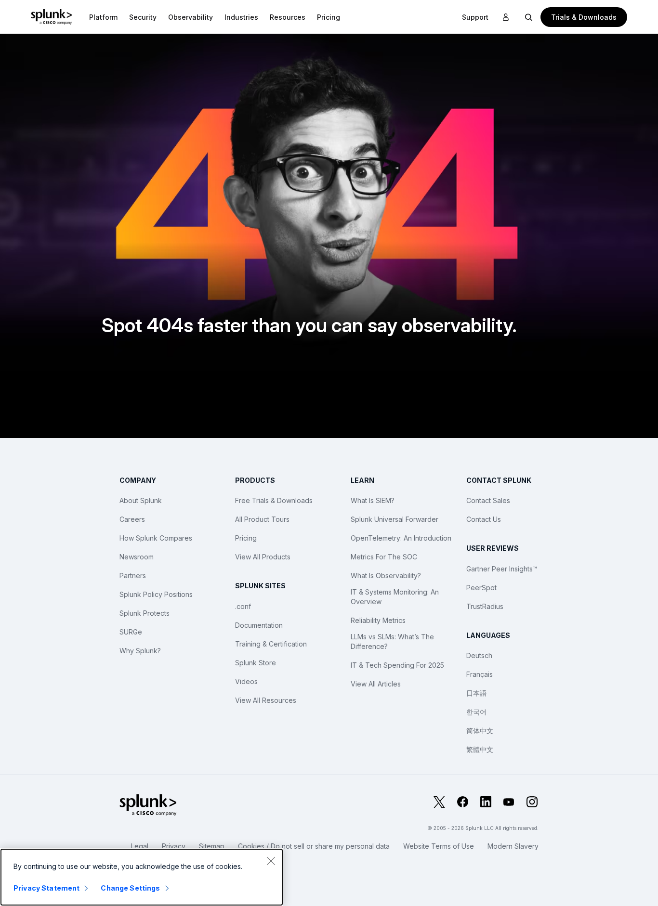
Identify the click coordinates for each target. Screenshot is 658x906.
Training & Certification (271, 644)
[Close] (271, 861)
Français (479, 674)
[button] (103, 17)
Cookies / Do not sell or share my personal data (314, 846)
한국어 (476, 712)
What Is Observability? (386, 575)
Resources (287, 17)
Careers (132, 519)
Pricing (246, 538)
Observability (190, 17)
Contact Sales (488, 500)
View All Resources (265, 700)
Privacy (173, 846)
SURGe (130, 632)
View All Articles (376, 684)
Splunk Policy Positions (156, 594)
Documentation (259, 625)
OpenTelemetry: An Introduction (401, 538)
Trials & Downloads (584, 17)
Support (475, 17)
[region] (141, 877)
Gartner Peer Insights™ (501, 569)
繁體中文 (479, 749)
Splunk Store (255, 663)
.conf (243, 606)
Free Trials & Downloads (274, 500)
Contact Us (483, 519)
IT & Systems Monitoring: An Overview (395, 597)
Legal (139, 846)
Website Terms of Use (438, 846)
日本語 (476, 693)
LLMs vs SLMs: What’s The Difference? (392, 641)
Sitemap (211, 846)
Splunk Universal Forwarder (394, 519)
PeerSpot (481, 587)
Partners (132, 575)
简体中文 (479, 730)
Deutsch (479, 655)
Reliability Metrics (378, 620)
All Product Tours (262, 519)
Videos (246, 681)
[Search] (529, 17)
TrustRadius (484, 606)
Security (143, 17)
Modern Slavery (513, 846)
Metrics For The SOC (384, 557)
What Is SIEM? (373, 500)
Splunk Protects (144, 613)
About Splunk (140, 500)
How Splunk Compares (155, 538)
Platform (103, 17)
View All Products (262, 557)
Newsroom (136, 557)
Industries (241, 17)
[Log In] (506, 17)
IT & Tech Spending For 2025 (397, 665)
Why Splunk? (140, 651)
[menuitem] (103, 17)
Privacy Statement (46, 888)
